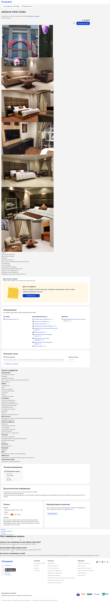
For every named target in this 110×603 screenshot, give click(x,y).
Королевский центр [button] (10, 319)
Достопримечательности (39, 316)
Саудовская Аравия (6, 531)
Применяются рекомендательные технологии (45, 600)
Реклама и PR (81, 575)
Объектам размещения (84, 563)
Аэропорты (64, 316)
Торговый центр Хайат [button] (40, 324)
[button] (45, 41)
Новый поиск (28, 6)
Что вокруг (6, 316)
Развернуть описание (11, 364)
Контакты (36, 565)
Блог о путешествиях (53, 568)
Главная (3, 529)
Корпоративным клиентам (85, 568)
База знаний (51, 563)
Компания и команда (39, 563)
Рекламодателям (82, 573)
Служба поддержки (53, 565)
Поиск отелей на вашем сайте (86, 570)
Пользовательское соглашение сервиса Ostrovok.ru (61, 578)
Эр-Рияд (3, 533)
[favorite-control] (73, 23)
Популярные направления (55, 570)
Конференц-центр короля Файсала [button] (43, 326)
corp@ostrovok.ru (68, 509)
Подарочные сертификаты (55, 582)
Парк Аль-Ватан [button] (38, 346)
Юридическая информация (55, 573)
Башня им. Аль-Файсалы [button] (40, 321)
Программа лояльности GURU (56, 580)
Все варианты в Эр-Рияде (11, 6)
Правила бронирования (54, 575)
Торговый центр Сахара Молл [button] (42, 319)
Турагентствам (81, 565)
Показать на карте (33, 16)
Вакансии (36, 568)
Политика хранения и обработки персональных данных (16, 600)
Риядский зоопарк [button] (39, 332)
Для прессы (37, 570)
